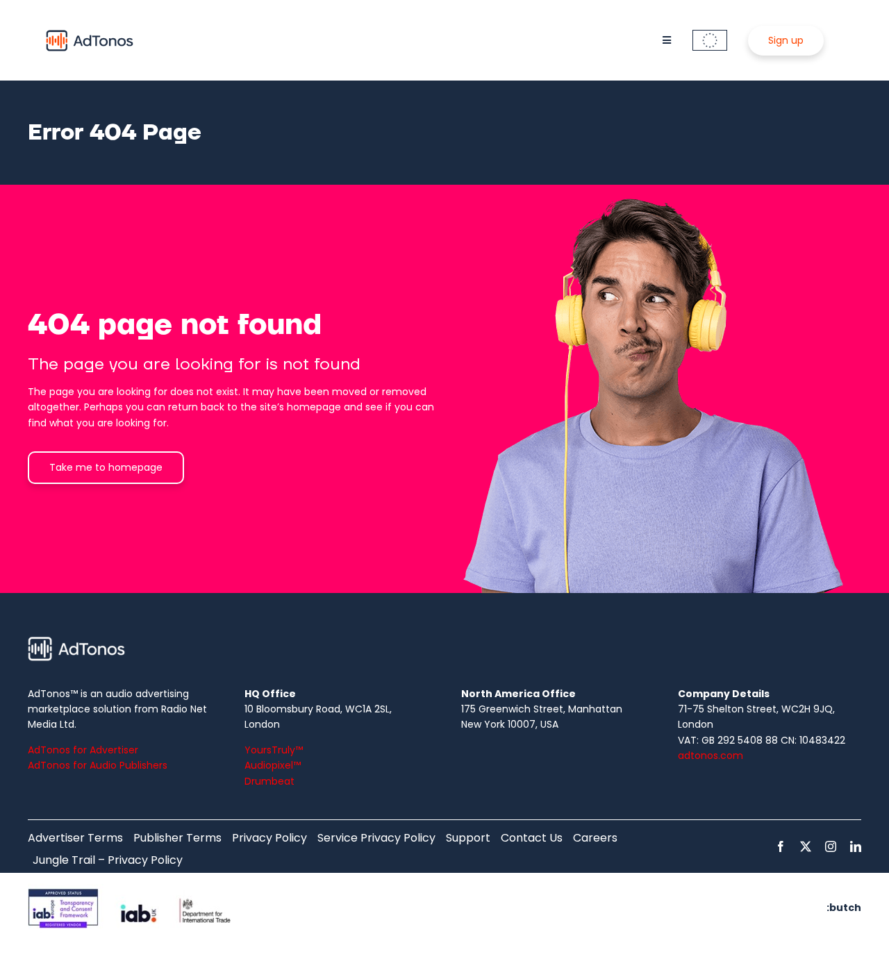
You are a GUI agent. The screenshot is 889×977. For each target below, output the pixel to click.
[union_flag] (709, 35)
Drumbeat (269, 781)
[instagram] (830, 846)
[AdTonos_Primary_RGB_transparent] (89, 33)
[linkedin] (855, 846)
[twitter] (805, 846)
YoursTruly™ (273, 750)
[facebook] (780, 846)
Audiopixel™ (272, 765)
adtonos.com (710, 755)
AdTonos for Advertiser (83, 750)
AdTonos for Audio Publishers (97, 765)
